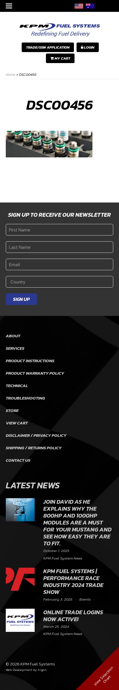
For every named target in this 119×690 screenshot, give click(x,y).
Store (12, 410)
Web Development (19, 669)
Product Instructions (30, 360)
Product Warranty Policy (35, 373)
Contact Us (18, 460)
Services (15, 348)
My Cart (62, 58)
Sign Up (21, 299)
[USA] (79, 5)
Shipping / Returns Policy (34, 447)
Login (88, 47)
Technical (17, 385)
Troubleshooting (25, 398)
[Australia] (90, 5)
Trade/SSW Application (48, 47)
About (13, 335)
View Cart (17, 422)
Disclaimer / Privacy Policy (36, 435)
